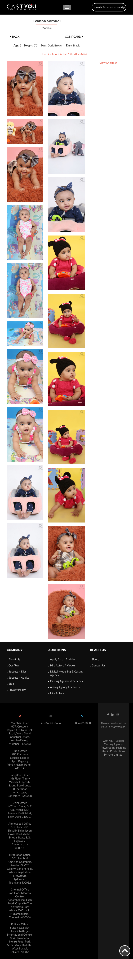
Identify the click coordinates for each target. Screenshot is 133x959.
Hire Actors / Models (63, 665)
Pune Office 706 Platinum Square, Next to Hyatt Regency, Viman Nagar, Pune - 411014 (19, 760)
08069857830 (82, 723)
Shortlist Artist (78, 54)
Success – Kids (17, 671)
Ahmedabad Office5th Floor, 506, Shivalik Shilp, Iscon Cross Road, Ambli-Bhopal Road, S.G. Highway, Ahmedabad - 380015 (20, 835)
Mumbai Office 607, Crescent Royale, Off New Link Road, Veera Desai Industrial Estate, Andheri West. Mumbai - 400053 (20, 733)
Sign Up (96, 659)
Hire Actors (57, 693)
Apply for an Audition (63, 659)
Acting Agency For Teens (65, 687)
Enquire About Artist (54, 54)
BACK (15, 36)
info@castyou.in (51, 723)
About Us (14, 659)
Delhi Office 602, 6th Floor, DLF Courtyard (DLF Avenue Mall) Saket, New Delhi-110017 (20, 810)
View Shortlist (108, 63)
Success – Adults (18, 677)
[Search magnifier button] (122, 7)
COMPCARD (73, 36)
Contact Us (98, 665)
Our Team (14, 665)
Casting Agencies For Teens (66, 681)
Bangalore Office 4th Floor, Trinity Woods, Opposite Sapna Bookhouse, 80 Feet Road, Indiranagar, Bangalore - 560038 (20, 785)
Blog (11, 683)
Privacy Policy (17, 689)
